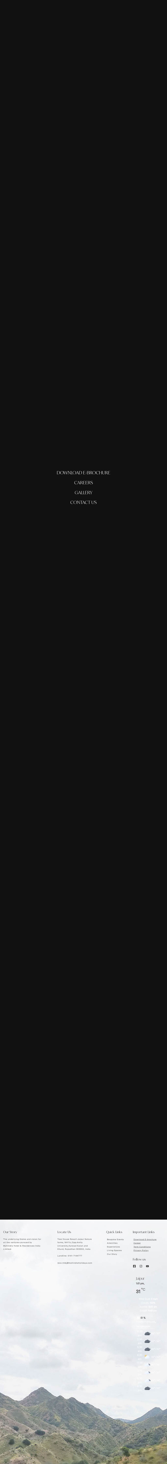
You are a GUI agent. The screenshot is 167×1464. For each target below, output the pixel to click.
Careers (83, 483)
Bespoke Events (115, 1239)
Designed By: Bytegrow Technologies (20, 1412)
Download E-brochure (145, 1239)
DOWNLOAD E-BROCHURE (83, 473)
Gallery (83, 492)
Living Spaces (114, 1250)
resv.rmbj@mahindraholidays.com (74, 1263)
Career (137, 1243)
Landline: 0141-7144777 (69, 1256)
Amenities (112, 1243)
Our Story (112, 1254)
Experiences (113, 1247)
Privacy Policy (141, 1250)
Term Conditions (142, 1247)
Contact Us (83, 502)
